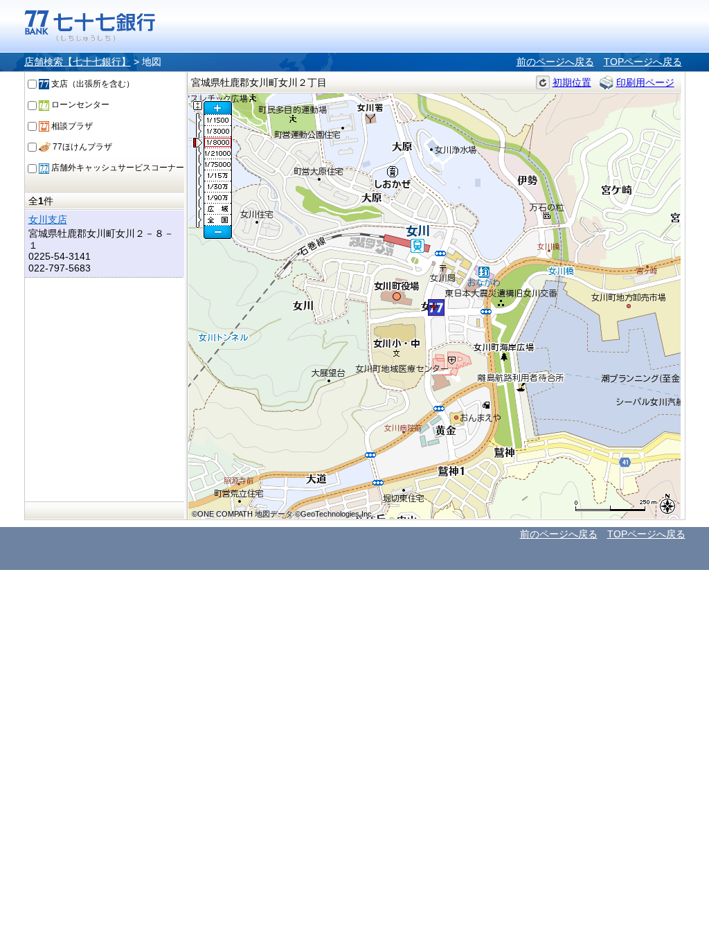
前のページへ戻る (555, 61)
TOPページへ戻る (643, 61)
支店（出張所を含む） (91, 84)
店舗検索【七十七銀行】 (77, 61)
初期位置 (572, 82)
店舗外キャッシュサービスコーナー (116, 167)
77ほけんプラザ (81, 147)
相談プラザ (71, 126)
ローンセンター (79, 104)
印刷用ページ (645, 82)
